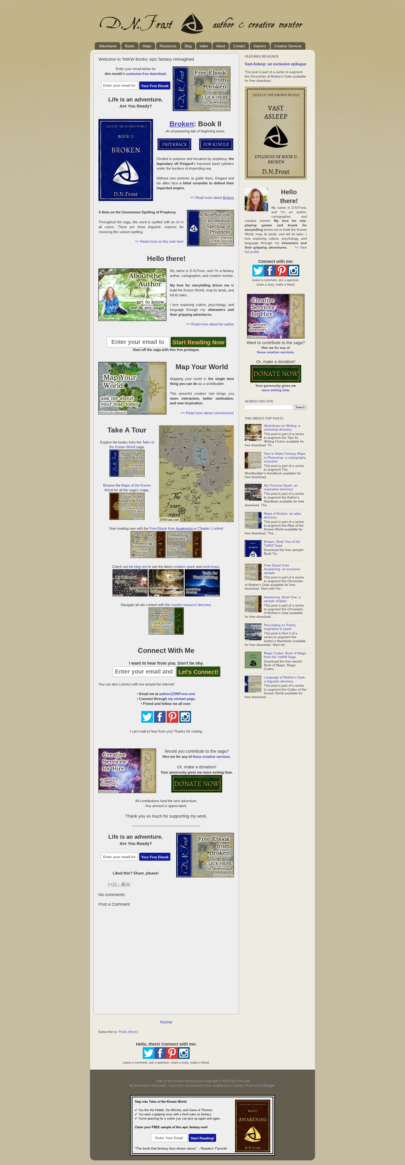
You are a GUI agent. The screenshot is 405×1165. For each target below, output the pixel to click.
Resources (168, 46)
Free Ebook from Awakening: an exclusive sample (282, 569)
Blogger (269, 1085)
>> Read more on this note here (159, 241)
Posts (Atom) (128, 1032)
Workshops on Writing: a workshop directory (282, 427)
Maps (147, 46)
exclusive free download (146, 74)
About (220, 46)
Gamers (259, 46)
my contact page (181, 699)
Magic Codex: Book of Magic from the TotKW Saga (285, 655)
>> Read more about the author (210, 324)
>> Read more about (212, 198)
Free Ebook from (171, 528)
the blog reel (138, 567)
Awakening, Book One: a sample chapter (282, 599)
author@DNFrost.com (177, 694)
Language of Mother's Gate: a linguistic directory (285, 679)
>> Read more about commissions (207, 413)
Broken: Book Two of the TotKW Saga (282, 543)
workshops (210, 567)
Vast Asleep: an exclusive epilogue (275, 64)
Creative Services (288, 46)
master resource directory (191, 605)
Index (204, 46)
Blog (188, 46)
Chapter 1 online (210, 528)
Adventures (108, 46)
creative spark (184, 567)
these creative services (211, 757)
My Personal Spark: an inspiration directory (281, 487)
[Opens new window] (178, 149)
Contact (239, 46)
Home (166, 1022)
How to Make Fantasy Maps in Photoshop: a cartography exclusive (285, 457)
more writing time (275, 390)
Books (130, 46)
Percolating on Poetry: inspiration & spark (280, 627)
